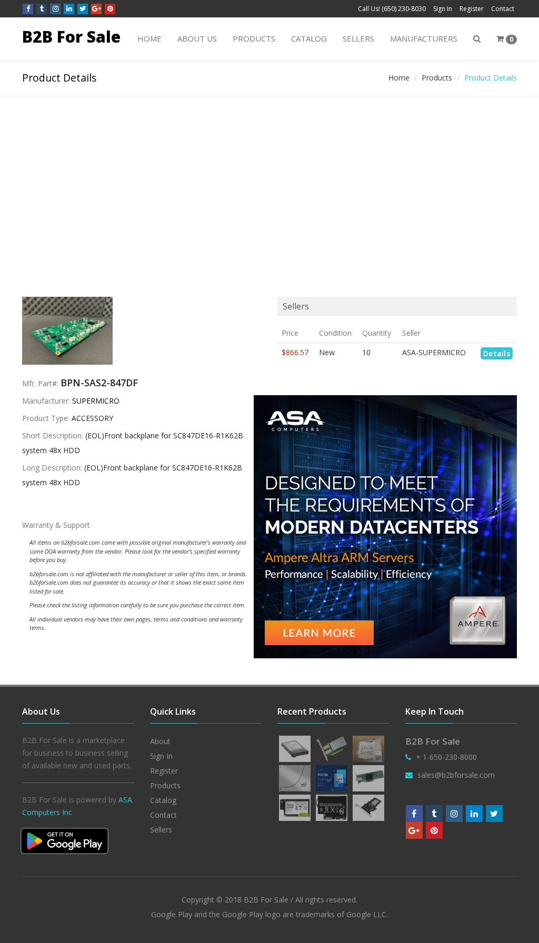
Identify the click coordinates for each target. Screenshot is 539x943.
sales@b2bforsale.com (456, 775)
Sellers (358, 38)
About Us (197, 38)
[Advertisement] (269, 175)
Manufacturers (423, 38)
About (160, 741)
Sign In (442, 8)
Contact (502, 8)
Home (149, 38)
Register (472, 8)
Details (496, 353)
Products (254, 38)
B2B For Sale (71, 36)
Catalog (309, 38)
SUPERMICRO (95, 401)
